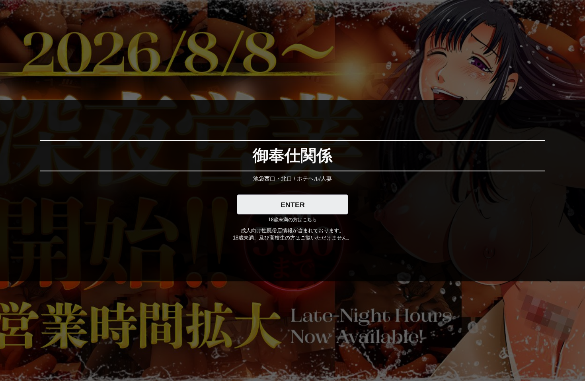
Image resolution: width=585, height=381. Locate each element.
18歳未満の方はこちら (292, 219)
